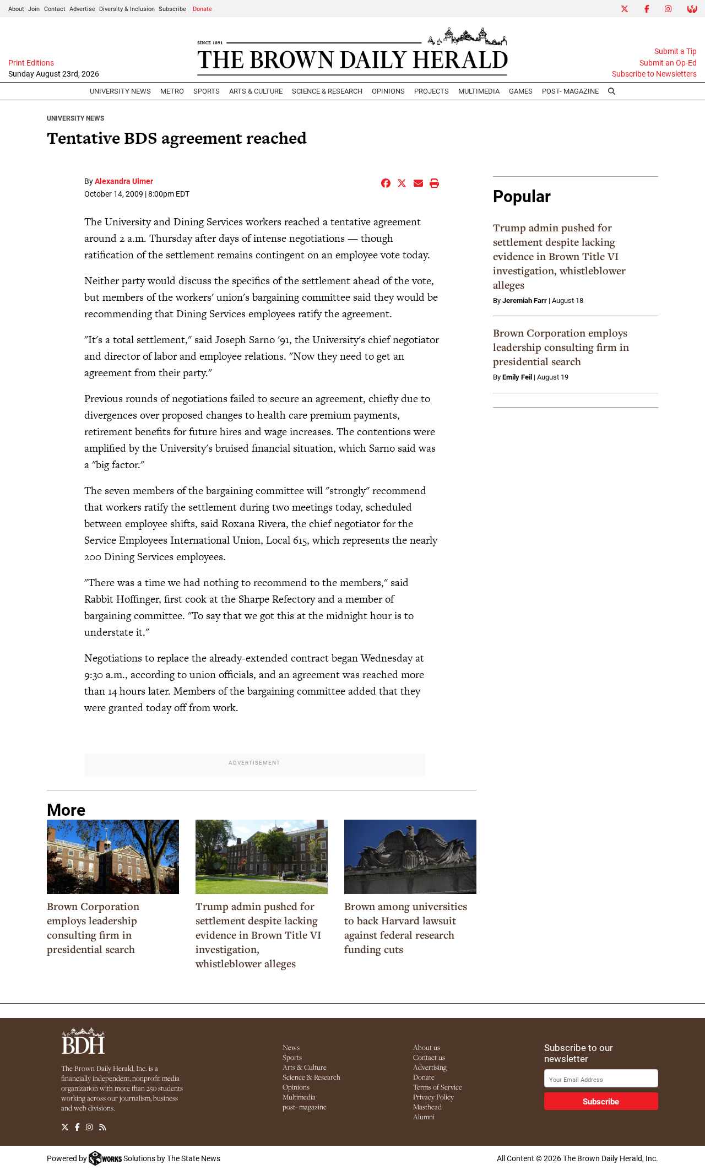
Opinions (296, 1087)
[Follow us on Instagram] (89, 1127)
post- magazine (305, 1107)
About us (426, 1047)
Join (34, 8)
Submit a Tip (675, 51)
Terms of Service (437, 1087)
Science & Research (327, 91)
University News (120, 91)
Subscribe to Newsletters (654, 74)
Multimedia (479, 91)
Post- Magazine (570, 91)
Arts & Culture (305, 1067)
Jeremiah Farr (524, 300)
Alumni (424, 1117)
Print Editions (31, 63)
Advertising (430, 1067)
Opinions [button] (388, 91)
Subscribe (172, 8)
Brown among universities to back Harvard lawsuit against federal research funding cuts (405, 927)
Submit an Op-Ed (668, 63)
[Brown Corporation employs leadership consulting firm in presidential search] (113, 857)
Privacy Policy (433, 1097)
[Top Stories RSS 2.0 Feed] (102, 1127)
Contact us (429, 1057)
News (291, 1047)
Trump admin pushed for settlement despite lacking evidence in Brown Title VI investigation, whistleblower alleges (258, 935)
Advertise (82, 8)
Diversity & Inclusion (127, 8)
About (16, 8)
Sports (206, 91)
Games (521, 91)
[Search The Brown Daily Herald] (612, 91)
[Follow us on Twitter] (65, 1127)
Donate (202, 8)
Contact (55, 8)
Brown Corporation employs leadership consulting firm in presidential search (93, 927)
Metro (172, 91)
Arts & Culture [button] (256, 91)
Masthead (427, 1107)
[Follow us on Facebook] (77, 1127)
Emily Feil (517, 377)
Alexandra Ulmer (124, 181)
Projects (431, 91)
